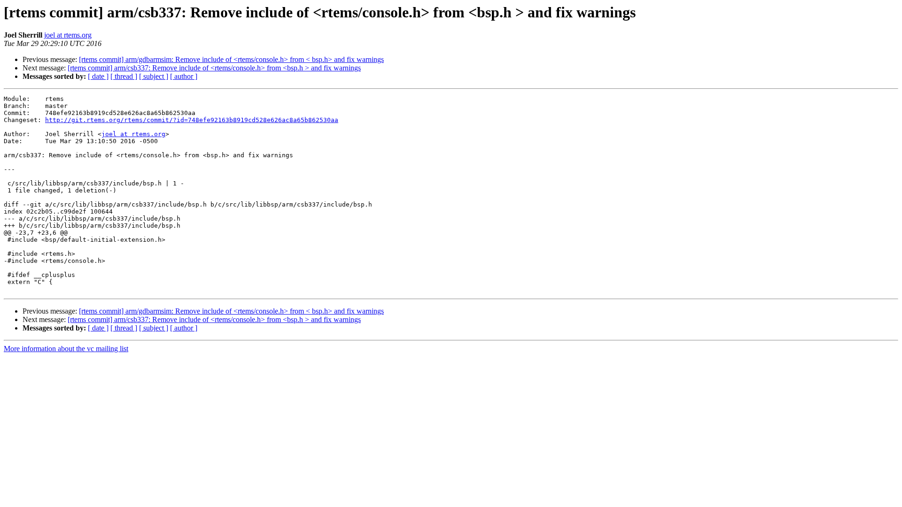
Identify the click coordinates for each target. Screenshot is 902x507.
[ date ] (98, 76)
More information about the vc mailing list (66, 349)
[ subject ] (153, 76)
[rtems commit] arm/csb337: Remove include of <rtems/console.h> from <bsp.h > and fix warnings (214, 68)
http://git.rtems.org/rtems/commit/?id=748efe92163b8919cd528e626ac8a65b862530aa (191, 119)
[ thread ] (123, 76)
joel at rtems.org (68, 35)
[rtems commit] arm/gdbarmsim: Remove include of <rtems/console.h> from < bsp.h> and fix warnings (231, 59)
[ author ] (183, 76)
